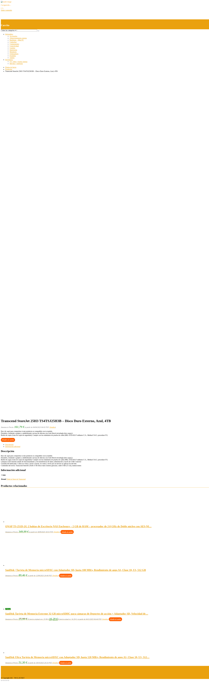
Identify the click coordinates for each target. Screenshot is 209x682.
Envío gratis (18, 162)
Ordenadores (14, 54)
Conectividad (14, 46)
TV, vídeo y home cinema (18, 62)
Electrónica (9, 60)
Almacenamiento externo (18, 38)
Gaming (12, 48)
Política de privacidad (8, 670)
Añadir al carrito (8, 440)
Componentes (14, 44)
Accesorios (13, 36)
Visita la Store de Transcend (16, 479)
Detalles (52, 427)
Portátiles (13, 56)
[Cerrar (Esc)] (2, 680)
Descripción (9, 444)
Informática (9, 34)
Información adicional (12, 446)
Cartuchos (13, 42)
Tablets (12, 58)
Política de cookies (7, 674)
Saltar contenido (6, 10)
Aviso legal (5, 667)
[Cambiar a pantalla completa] (6, 680)
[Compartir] (4, 680)
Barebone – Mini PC (17, 40)
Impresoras (13, 50)
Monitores (13, 52)
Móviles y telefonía (16, 64)
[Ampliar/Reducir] (8, 680)
